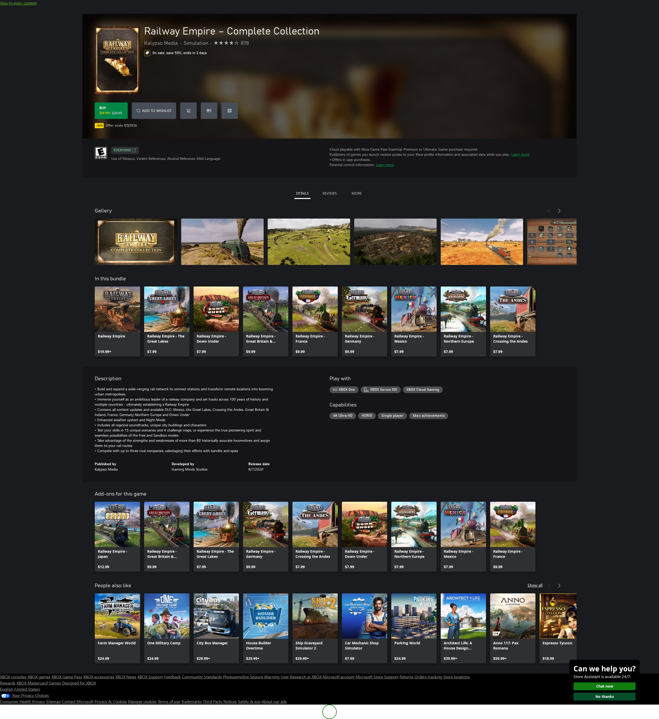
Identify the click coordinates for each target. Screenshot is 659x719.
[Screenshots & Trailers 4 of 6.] (395, 242)
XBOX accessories (98, 676)
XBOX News (125, 676)
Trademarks (191, 701)
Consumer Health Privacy (22, 701)
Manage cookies (142, 701)
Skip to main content (18, 3)
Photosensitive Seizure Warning (251, 676)
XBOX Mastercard (32, 683)
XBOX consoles (13, 676)
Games (55, 683)
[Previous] (549, 210)
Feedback (172, 676)
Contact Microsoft (77, 701)
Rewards (7, 683)
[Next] (559, 210)
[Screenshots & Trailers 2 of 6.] (222, 242)
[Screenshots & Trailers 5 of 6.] (482, 242)
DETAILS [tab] (302, 193)
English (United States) (20, 689)
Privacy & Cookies (110, 701)
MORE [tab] (357, 193)
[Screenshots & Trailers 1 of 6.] (136, 242)
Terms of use (169, 701)
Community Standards (202, 676)
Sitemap (53, 701)
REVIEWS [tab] (330, 193)
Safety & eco (249, 701)
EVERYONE (122, 150)
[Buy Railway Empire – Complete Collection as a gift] (209, 110)
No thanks (604, 696)
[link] (117, 322)
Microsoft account (338, 676)
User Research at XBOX (302, 676)
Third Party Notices (220, 701)
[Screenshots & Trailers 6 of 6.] (568, 242)
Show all (535, 585)
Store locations (456, 676)
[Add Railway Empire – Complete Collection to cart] (188, 110)
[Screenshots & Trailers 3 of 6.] (309, 242)
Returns (406, 676)
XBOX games (39, 676)
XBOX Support (150, 676)
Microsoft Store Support (376, 676)
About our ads (274, 701)
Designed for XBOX (79, 683)
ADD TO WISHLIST (156, 110)
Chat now (604, 686)
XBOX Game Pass (66, 676)
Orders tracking (428, 676)
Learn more (520, 154)
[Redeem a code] (229, 110)
